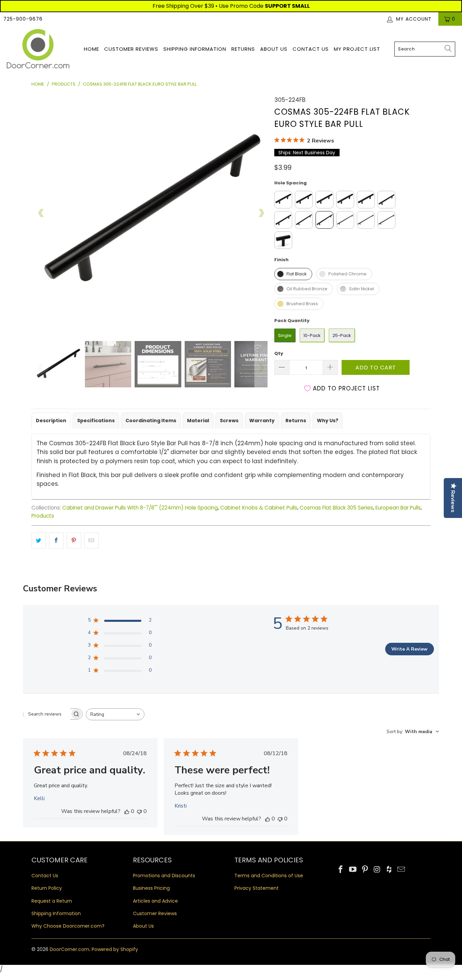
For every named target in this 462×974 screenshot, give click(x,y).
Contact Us (311, 48)
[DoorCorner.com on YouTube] (353, 869)
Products (42, 515)
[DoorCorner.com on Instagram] (377, 869)
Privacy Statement (256, 888)
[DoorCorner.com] (38, 49)
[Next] (261, 213)
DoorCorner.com (69, 949)
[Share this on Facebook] (56, 540)
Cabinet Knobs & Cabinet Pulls (258, 507)
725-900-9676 (23, 19)
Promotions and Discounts (164, 875)
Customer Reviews (131, 48)
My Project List (357, 48)
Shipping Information (194, 48)
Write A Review (409, 649)
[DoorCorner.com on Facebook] (341, 869)
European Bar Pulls (398, 507)
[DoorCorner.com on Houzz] (389, 869)
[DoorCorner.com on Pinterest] (365, 869)
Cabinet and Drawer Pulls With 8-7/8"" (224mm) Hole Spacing (140, 507)
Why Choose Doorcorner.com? (68, 926)
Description (51, 420)
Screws (229, 420)
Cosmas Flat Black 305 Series (336, 507)
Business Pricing (151, 888)
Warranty (262, 420)
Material (198, 420)
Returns (243, 48)
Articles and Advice (155, 901)
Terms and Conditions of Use (268, 875)
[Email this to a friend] (91, 540)
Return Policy (46, 888)
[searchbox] (46, 713)
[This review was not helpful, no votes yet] (139, 811)
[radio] (283, 199)
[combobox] (424, 49)
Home (91, 48)
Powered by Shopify (115, 949)
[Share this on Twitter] (38, 540)
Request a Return (51, 901)
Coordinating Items (150, 420)
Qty (278, 353)
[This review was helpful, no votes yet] (126, 811)
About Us (273, 48)
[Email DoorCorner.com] (401, 869)
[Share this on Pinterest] (74, 540)
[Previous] (41, 213)
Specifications (96, 420)
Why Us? (327, 420)
